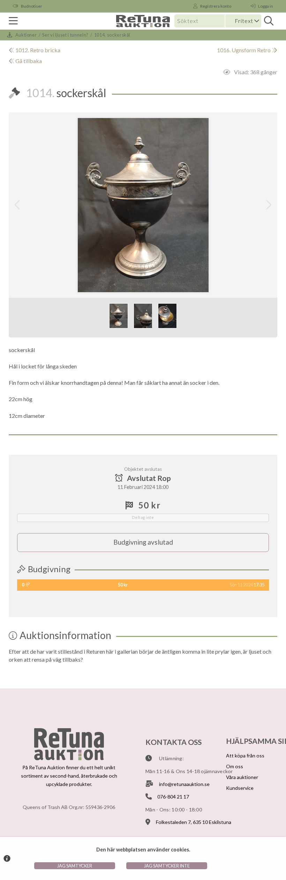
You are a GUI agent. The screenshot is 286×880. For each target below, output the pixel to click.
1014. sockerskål (112, 35)
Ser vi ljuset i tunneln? (65, 35)
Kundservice (240, 788)
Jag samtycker (74, 866)
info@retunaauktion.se (184, 784)
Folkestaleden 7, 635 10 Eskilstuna (193, 822)
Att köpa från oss (245, 755)
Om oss (234, 766)
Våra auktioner (242, 777)
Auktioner (26, 35)
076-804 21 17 (173, 797)
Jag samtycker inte (167, 866)
